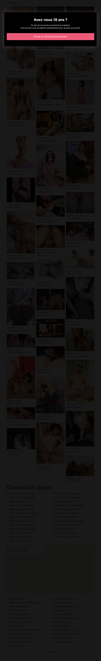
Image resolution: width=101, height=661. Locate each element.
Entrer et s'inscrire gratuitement (50, 36)
